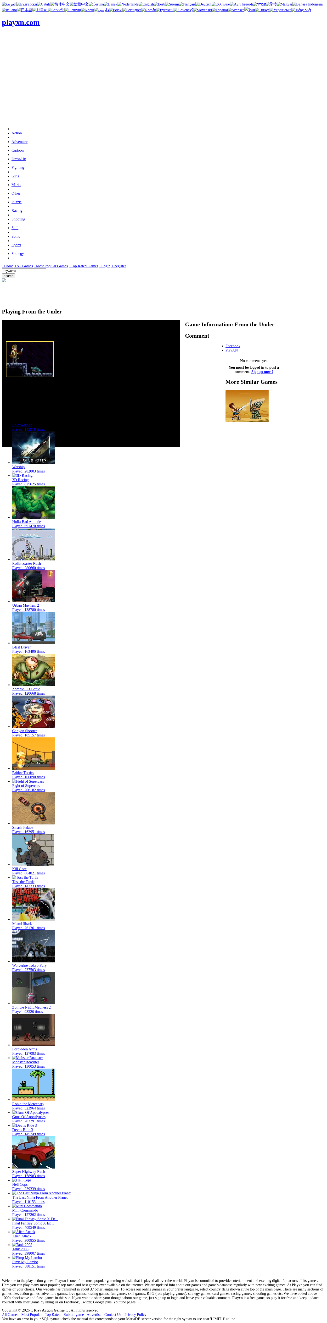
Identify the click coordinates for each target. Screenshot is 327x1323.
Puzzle (16, 202)
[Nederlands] (128, 4)
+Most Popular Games (51, 266)
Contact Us (112, 1314)
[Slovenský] (183, 10)
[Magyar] (284, 4)
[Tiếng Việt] (301, 10)
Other (15, 193)
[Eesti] (159, 4)
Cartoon (17, 150)
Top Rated (53, 1314)
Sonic (15, 236)
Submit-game (74, 1314)
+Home (7, 266)
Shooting (18, 219)
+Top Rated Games (83, 266)
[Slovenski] (202, 10)
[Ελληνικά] (221, 4)
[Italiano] (9, 10)
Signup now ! (262, 372)
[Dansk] (111, 4)
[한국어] (40, 10)
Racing (16, 211)
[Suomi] (172, 4)
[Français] (187, 4)
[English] (146, 4)
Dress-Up (18, 159)
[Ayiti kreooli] (241, 4)
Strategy (17, 254)
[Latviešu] (56, 10)
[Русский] (165, 10)
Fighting (17, 167)
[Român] (148, 10)
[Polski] (115, 10)
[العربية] (9, 4)
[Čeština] (96, 4)
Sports (16, 245)
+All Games (23, 266)
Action (16, 133)
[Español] (220, 10)
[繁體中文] (79, 4)
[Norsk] (87, 10)
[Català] (44, 4)
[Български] (26, 4)
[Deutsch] (203, 4)
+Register (118, 266)
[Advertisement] (163, 89)
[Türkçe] (262, 10)
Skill (14, 228)
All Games (10, 1314)
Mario (16, 185)
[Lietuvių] (72, 10)
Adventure (19, 142)
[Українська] (280, 10)
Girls (15, 176)
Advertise (94, 1314)
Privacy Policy (135, 1314)
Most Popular (31, 1314)
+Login (104, 266)
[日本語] (24, 10)
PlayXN (232, 350)
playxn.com (21, 22)
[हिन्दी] (271, 4)
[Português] (131, 10)
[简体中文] (60, 4)
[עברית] (259, 4)
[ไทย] (249, 10)
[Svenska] (236, 10)
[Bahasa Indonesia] (307, 4)
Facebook (233, 346)
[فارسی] (101, 10)
